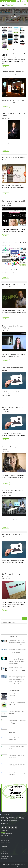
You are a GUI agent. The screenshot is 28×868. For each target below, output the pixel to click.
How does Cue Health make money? (17, 737)
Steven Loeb (5, 50)
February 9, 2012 (5, 162)
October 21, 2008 (6, 539)
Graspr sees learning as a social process (13, 448)
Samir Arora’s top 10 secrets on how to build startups (13, 73)
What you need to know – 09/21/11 (14, 243)
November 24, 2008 (6, 495)
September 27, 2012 (6, 76)
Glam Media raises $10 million (12, 368)
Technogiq (16, 866)
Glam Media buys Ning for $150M (13, 284)
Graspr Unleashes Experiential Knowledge (12, 408)
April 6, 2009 (4, 370)
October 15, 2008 (6, 578)
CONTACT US (4, 854)
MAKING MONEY (5, 840)
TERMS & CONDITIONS (7, 856)
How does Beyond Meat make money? (16, 747)
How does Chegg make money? (16, 711)
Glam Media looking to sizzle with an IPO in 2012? (13, 202)
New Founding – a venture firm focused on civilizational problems (17, 641)
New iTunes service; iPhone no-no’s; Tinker (13, 327)
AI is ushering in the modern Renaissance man (15, 668)
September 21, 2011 (6, 245)
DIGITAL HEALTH (5, 843)
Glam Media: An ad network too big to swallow (13, 492)
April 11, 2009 (5, 330)
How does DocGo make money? (16, 755)
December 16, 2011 (6, 205)
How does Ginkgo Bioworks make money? (17, 721)
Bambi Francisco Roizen (14, 644)
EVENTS (3, 849)
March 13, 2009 (5, 411)
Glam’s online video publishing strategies (12, 575)
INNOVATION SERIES (6, 833)
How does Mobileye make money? (17, 764)
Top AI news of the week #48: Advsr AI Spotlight (17, 650)
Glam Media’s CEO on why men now (12, 535)
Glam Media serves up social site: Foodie (13, 158)
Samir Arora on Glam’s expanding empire (13, 114)
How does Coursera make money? (17, 773)
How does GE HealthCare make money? (16, 729)
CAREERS (3, 851)
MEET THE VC (4, 835)
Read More (6, 66)
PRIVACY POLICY (5, 859)
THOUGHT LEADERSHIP (7, 838)
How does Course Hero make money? (18, 693)
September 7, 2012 (6, 118)
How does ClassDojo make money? (17, 702)
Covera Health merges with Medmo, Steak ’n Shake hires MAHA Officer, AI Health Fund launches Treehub (17, 659)
